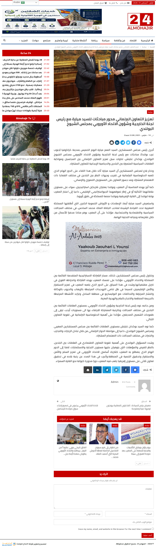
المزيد (24, 40)
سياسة (106, 40)
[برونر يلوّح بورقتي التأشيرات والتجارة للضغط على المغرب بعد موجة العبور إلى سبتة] (136, 434)
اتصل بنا (112, 3)
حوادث (35, 40)
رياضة (94, 40)
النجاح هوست (22, 543)
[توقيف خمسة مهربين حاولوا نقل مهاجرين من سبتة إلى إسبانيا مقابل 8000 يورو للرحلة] (25, 222)
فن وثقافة (119, 40)
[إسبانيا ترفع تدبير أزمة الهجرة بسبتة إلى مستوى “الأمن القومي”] (25, 179)
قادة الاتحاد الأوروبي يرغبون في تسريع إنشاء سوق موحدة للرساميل (77, 407)
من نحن (123, 3)
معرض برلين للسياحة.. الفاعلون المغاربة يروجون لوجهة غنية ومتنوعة (128, 407)
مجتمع (46, 40)
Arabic (17, 2)
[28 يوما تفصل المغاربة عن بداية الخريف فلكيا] (25, 139)
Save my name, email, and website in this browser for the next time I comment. (114, 529)
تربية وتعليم (61, 40)
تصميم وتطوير (40, 543)
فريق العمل (99, 3)
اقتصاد (132, 40)
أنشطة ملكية (79, 40)
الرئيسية (145, 40)
